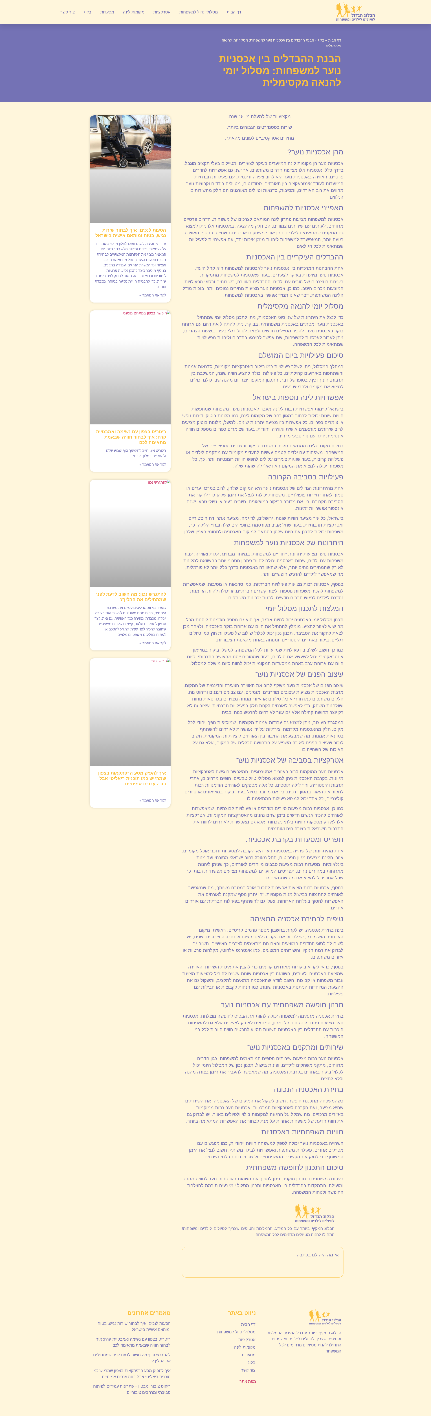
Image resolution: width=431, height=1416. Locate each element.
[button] (188, 1255)
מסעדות (107, 12)
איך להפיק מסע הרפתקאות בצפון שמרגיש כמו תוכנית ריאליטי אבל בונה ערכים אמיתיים (132, 778)
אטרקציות (161, 12)
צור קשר (67, 12)
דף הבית (234, 12)
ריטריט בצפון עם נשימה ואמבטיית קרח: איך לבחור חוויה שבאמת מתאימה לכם (131, 437)
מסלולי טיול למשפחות (198, 12)
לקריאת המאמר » (152, 295)
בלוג (87, 12)
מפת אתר (248, 1381)
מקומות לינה (133, 12)
